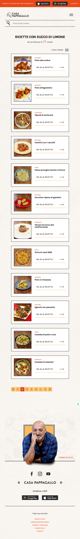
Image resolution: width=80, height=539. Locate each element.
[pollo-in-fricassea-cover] (23, 285)
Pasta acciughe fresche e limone (50, 170)
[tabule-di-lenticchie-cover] (23, 120)
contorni (38, 112)
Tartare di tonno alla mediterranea (44, 226)
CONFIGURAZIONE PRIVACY (40, 522)
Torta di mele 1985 (43, 252)
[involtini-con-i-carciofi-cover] (23, 148)
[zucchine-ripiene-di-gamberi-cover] (23, 202)
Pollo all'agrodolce (43, 88)
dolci (37, 250)
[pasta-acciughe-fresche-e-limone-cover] (23, 175)
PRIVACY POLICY (40, 519)
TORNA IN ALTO (65, 457)
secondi (38, 58)
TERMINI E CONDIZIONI (40, 525)
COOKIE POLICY (40, 528)
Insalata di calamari (44, 362)
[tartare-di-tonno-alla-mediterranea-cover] (23, 230)
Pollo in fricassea (43, 280)
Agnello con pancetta (45, 307)
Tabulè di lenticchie (44, 115)
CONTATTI (74, 3)
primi (36, 167)
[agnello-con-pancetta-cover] (23, 312)
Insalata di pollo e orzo (45, 334)
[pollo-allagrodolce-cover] (23, 93)
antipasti (38, 222)
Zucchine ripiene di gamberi (48, 197)
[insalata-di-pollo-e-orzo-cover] (23, 340)
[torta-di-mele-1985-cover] (23, 257)
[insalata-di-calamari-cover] (23, 367)
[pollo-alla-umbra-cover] (23, 65)
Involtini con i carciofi (45, 142)
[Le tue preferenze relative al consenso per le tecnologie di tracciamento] (78, 404)
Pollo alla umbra (42, 60)
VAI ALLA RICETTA (44, 67)
